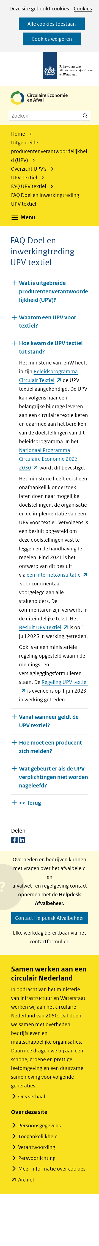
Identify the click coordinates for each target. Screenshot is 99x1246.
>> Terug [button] (30, 802)
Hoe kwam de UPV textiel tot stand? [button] (51, 347)
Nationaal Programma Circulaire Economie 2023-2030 (49, 459)
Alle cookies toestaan (52, 24)
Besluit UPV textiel (43, 627)
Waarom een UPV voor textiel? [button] (47, 321)
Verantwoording (36, 1147)
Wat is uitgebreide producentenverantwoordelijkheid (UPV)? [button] (53, 292)
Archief (26, 1180)
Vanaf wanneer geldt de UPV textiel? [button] (49, 721)
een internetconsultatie (57, 575)
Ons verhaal (31, 1096)
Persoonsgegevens (39, 1125)
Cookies (83, 8)
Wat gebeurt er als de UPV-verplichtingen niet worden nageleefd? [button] (53, 777)
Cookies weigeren (52, 39)
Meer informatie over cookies (52, 1169)
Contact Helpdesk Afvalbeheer (49, 918)
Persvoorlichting (37, 1158)
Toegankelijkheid (38, 1136)
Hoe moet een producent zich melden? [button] (50, 747)
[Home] (43, 105)
